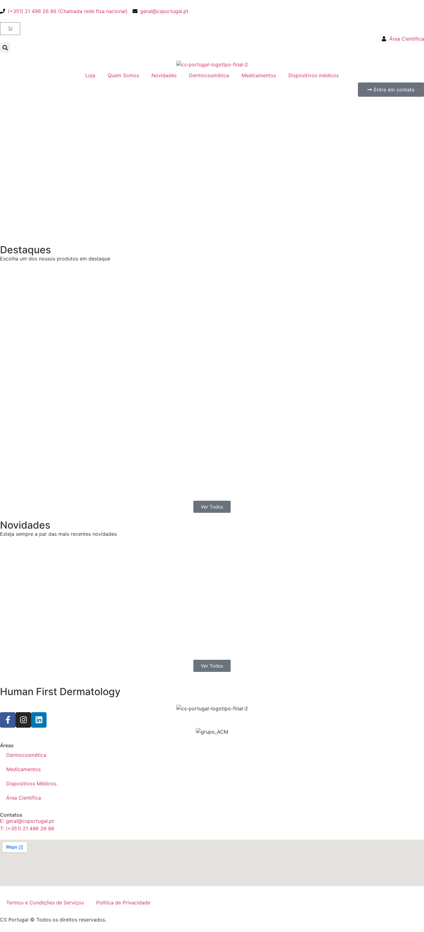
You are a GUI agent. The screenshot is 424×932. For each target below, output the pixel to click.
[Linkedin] (39, 720)
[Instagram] (23, 720)
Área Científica (23, 798)
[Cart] (10, 28)
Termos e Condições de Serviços (45, 902)
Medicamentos (258, 75)
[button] (5, 47)
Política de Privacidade (123, 902)
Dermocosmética (209, 75)
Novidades (164, 75)
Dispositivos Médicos (31, 783)
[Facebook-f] (8, 720)
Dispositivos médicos (313, 75)
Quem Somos (123, 75)
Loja (90, 75)
